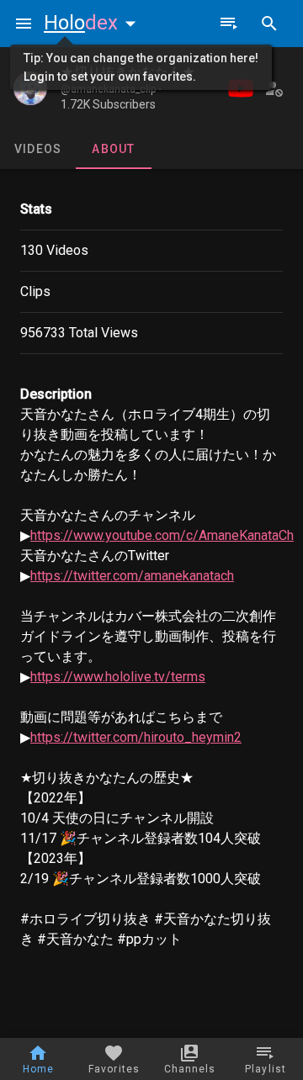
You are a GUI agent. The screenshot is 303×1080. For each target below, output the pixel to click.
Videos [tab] (38, 149)
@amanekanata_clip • (111, 89)
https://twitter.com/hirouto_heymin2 (136, 737)
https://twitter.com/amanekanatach (132, 576)
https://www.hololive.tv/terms (117, 677)
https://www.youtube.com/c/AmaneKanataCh (162, 535)
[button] (93, 22)
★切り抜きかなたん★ (128, 72)
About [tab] (113, 149)
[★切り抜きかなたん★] (30, 88)
